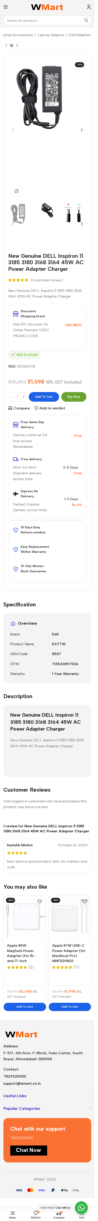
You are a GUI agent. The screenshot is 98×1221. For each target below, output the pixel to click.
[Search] (86, 20)
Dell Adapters (80, 35)
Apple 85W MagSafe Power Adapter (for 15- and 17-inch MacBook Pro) (21, 955)
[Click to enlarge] (17, 191)
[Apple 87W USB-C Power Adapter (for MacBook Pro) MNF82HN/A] (70, 917)
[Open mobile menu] (5, 6)
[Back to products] (11, 45)
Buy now (73, 396)
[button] (12, 129)
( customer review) (47, 280)
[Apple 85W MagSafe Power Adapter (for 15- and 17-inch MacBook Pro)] (25, 917)
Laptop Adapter (51, 35)
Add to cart (44, 396)
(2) (31, 967)
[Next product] (17, 45)
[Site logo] (47, 6)
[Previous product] (6, 45)
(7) (76, 967)
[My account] (88, 6)
